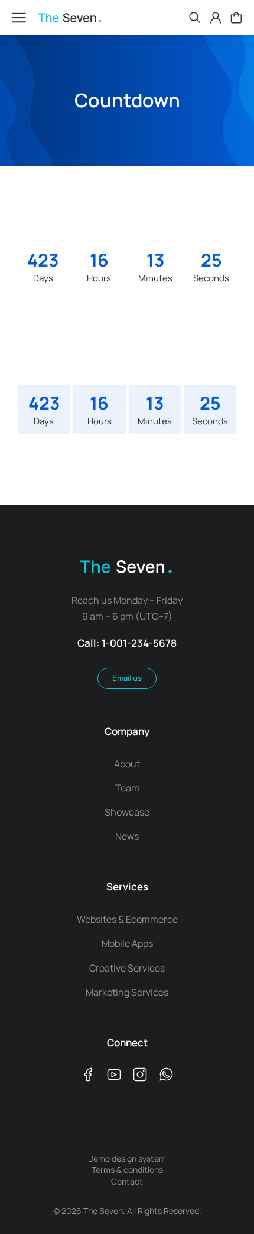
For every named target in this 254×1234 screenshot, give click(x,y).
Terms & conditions (127, 1169)
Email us (127, 678)
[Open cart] (236, 18)
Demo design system (127, 1158)
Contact (127, 1181)
